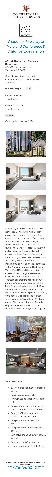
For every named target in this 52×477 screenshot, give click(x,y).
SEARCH (10, 115)
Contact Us (39, 466)
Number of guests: (15, 88)
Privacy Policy (26, 466)
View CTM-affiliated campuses (26, 468)
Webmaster (13, 466)
